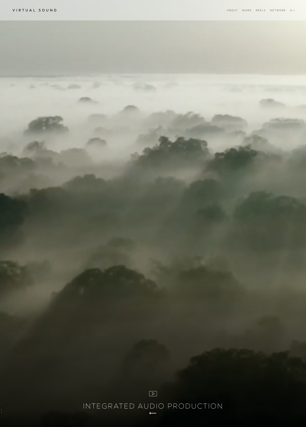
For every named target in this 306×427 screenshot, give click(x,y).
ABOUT (232, 10)
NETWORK (278, 10)
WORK (247, 10)
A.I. (293, 10)
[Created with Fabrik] (1, 411)
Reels (153, 413)
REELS (261, 10)
